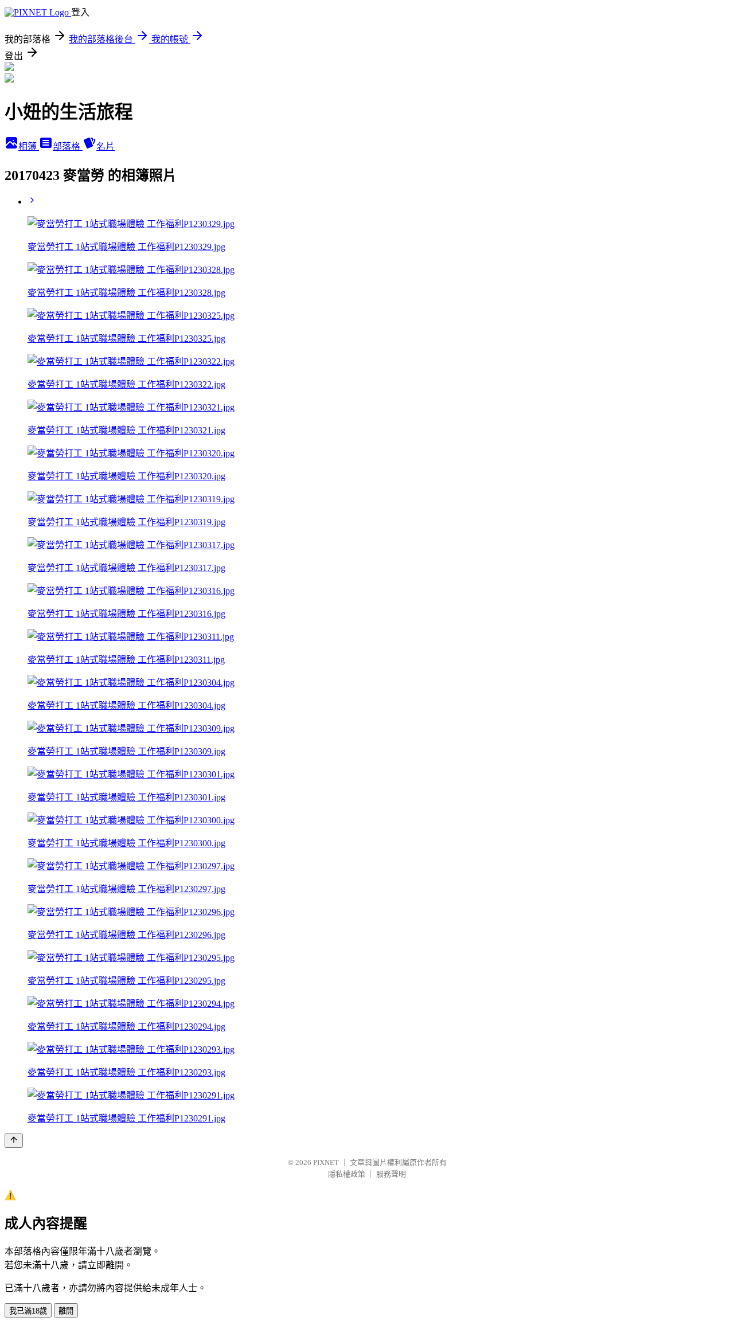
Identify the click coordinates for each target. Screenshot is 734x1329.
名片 (105, 146)
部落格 (68, 146)
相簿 (28, 146)
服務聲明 (391, 1174)
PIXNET (326, 1162)
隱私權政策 (346, 1174)
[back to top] (14, 1140)
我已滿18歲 (28, 1311)
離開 (65, 1311)
